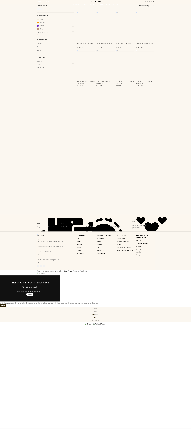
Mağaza (30, 294)
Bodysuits (99, 244)
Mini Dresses (100, 238)
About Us (119, 244)
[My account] (138, 1)
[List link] (51, 252)
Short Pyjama (101, 253)
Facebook (139, 252)
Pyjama (79, 250)
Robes (79, 241)
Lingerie (79, 247)
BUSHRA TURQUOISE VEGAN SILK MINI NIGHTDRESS (85, 44)
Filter (39, 8)
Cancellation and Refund (124, 247)
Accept (3, 305)
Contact (138, 240)
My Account (139, 246)
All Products (80, 253)
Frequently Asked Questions (125, 250)
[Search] (141, 1)
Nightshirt (99, 241)
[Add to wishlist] (78, 41)
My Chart (139, 249)
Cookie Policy (121, 238)
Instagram (139, 255)
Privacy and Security (123, 241)
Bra (98, 247)
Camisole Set (101, 250)
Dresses (79, 244)
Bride (78, 238)
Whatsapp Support (142, 243)
